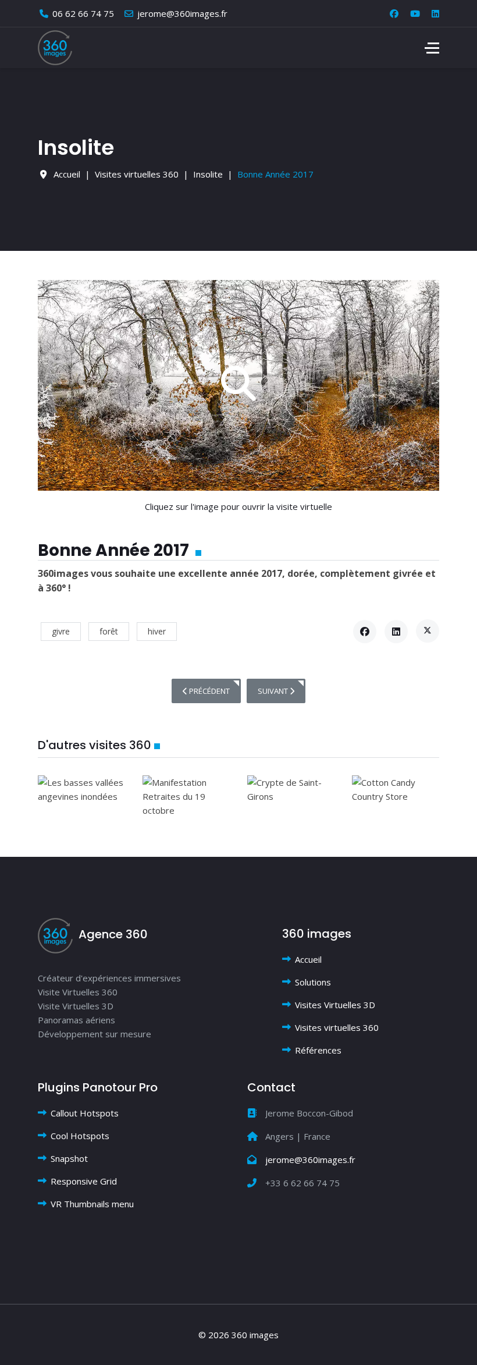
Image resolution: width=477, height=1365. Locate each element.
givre (61, 631)
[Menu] (432, 47)
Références (318, 1050)
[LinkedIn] (396, 631)
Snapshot (69, 1158)
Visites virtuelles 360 (337, 1027)
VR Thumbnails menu (92, 1204)
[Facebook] (394, 13)
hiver (157, 631)
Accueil (308, 959)
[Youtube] (415, 13)
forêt (108, 631)
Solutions (313, 982)
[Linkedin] (435, 13)
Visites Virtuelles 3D (335, 1005)
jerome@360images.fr (182, 13)
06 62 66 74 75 (83, 13)
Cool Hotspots (80, 1135)
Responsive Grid (84, 1181)
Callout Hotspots (85, 1113)
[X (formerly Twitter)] (427, 631)
